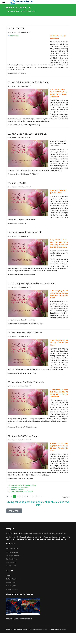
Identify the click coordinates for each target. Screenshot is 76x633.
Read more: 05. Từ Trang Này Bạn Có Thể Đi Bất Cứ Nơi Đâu (25, 323)
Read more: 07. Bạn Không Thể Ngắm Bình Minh (22, 427)
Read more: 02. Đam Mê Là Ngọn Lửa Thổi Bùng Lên (23, 174)
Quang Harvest (61, 629)
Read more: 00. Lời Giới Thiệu (17, 73)
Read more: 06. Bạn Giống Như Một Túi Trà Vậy (22, 373)
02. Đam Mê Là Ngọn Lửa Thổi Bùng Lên (27, 133)
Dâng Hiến (9, 575)
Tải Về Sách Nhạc (11, 582)
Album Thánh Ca (11, 562)
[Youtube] (70, 1)
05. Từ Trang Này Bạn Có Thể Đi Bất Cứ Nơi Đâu (31, 283)
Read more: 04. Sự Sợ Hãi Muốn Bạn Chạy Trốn (22, 274)
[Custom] (72, 1)
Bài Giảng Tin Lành (11, 579)
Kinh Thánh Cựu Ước (12, 548)
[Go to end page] (40, 496)
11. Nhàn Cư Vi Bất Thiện (16, 489)
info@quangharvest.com (58, 533)
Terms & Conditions (11, 589)
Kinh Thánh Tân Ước (12, 552)
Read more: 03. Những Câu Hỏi (17, 223)
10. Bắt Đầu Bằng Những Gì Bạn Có (19, 487)
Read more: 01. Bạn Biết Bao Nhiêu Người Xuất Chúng (24, 125)
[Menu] (4, 2)
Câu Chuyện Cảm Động (12, 555)
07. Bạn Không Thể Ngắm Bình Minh (26, 382)
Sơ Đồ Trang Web (11, 586)
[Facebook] (67, 1)
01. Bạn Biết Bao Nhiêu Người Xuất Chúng (28, 82)
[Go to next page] (36, 496)
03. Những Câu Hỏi (17, 183)
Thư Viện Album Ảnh (12, 559)
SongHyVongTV (14, 511)
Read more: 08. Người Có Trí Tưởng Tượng (20, 478)
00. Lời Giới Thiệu (16, 28)
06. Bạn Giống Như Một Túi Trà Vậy (25, 332)
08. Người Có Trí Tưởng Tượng (23, 436)
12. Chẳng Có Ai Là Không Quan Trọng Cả (21, 491)
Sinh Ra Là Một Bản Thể (24, 32)
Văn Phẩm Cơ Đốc (11, 566)
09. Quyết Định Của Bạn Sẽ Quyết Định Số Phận (22, 485)
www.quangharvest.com (40, 533)
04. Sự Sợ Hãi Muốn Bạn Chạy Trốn (25, 232)
